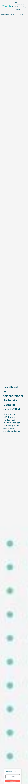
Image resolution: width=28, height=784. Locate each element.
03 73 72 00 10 (18, 14)
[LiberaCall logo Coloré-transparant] (7, 5)
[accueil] (15, 3)
